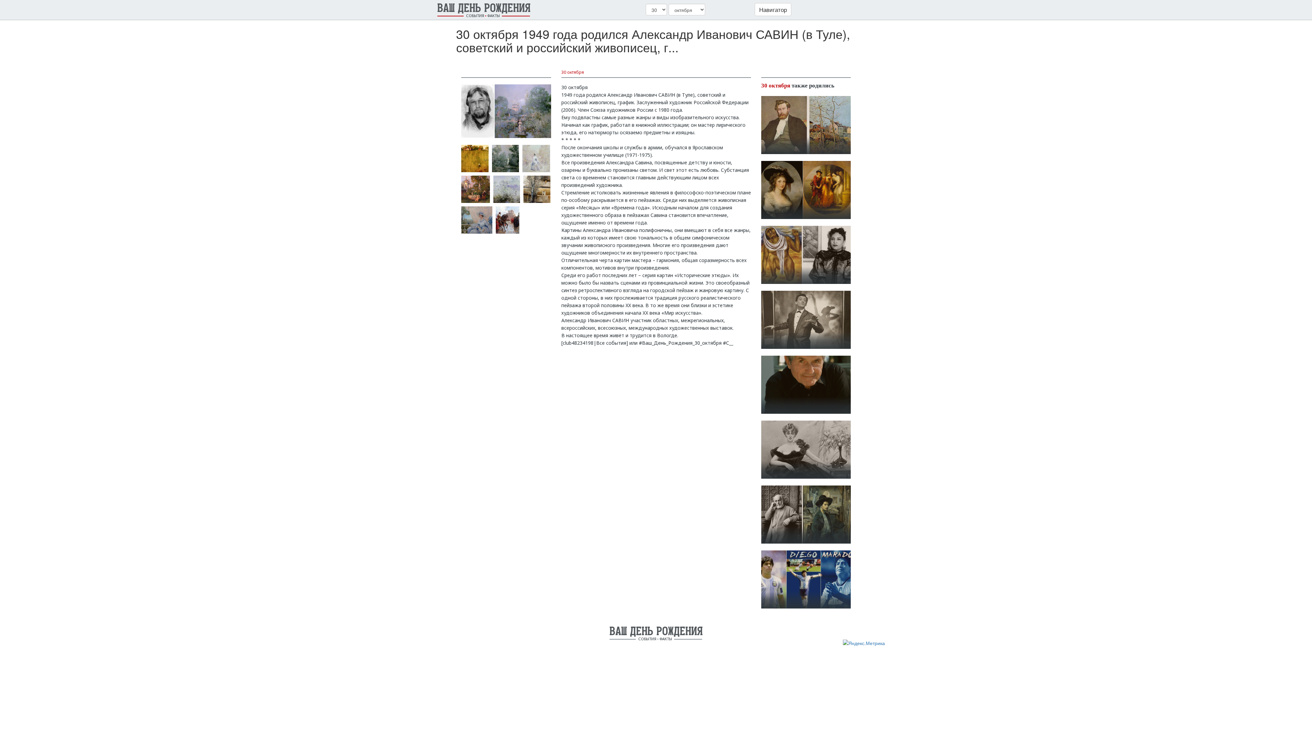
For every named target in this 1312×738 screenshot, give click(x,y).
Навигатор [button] (773, 9)
